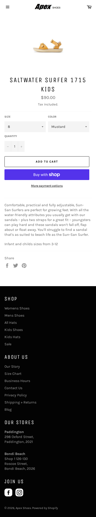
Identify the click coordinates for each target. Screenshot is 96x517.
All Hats (10, 322)
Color (52, 116)
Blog (8, 409)
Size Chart (12, 373)
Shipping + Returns (20, 402)
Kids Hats (12, 337)
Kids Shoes (13, 330)
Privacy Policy (15, 395)
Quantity (10, 136)
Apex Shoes (23, 508)
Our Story (12, 366)
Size (7, 116)
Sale (7, 344)
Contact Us (13, 388)
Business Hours (17, 381)
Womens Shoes (16, 308)
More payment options (47, 186)
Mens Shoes (14, 315)
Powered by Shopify (45, 508)
